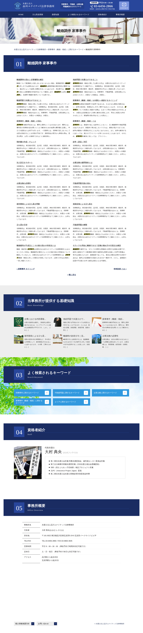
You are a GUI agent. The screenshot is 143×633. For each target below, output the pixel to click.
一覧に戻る (71, 275)
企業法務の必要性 (24, 183)
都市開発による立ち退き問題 (28, 204)
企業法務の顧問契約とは (82, 163)
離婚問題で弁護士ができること (29, 100)
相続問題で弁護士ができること (85, 80)
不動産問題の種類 (80, 225)
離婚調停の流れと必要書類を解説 (30, 80)
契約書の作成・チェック (26, 142)
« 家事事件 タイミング (26, 269)
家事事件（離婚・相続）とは (84, 121)
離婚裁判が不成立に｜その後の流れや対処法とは (36, 246)
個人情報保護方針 (22, 624)
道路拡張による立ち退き (82, 204)
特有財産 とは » (120, 269)
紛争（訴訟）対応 (80, 142)
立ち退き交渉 (22, 225)
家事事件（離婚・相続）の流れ (29, 121)
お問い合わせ (43, 624)
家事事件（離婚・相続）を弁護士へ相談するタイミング (95, 100)
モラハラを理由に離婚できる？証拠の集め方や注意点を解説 (97, 246)
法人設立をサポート (25, 163)
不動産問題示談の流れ (82, 183)
